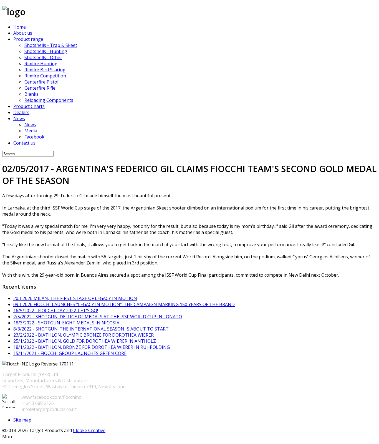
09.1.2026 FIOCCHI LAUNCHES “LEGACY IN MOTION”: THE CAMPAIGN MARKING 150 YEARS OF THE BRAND (124, 304)
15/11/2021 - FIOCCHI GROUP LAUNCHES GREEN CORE (70, 353)
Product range (28, 39)
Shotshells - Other (43, 57)
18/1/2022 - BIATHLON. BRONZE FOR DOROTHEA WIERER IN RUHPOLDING (91, 347)
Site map (22, 420)
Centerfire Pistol (41, 82)
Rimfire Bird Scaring (44, 70)
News (19, 118)
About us (22, 33)
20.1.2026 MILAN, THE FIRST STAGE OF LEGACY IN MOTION (75, 298)
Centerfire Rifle (39, 88)
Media (30, 131)
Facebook (34, 137)
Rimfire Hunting (40, 63)
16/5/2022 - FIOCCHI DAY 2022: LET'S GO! (55, 310)
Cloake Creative (89, 430)
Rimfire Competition (45, 76)
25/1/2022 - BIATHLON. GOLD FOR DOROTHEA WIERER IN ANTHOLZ (84, 341)
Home (19, 27)
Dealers (21, 112)
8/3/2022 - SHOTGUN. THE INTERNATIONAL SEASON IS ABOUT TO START (91, 329)
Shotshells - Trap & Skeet (50, 45)
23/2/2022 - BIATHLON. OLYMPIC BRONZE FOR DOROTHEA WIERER (83, 335)
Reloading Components (48, 100)
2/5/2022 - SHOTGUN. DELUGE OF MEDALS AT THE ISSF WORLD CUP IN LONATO (97, 317)
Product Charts (29, 106)
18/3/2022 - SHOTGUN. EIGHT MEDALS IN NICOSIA (66, 323)
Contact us (24, 143)
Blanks (31, 94)
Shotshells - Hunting (45, 51)
